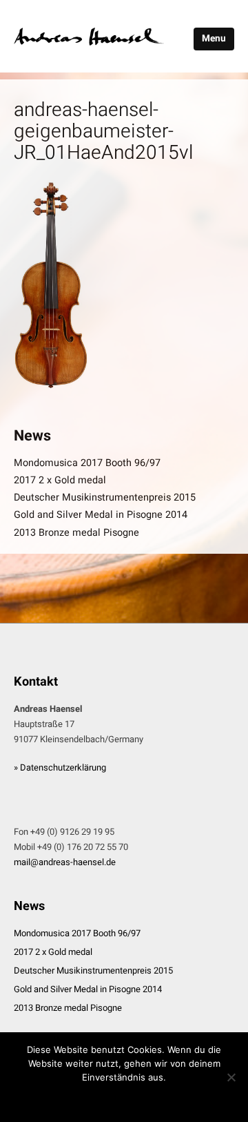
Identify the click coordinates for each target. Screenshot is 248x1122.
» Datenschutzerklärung (60, 767)
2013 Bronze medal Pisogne (76, 532)
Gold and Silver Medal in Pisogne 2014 (100, 514)
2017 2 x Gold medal (60, 480)
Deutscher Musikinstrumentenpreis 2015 (105, 497)
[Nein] (231, 1077)
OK (124, 1098)
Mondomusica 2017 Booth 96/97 (87, 463)
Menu (214, 39)
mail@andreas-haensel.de (65, 862)
